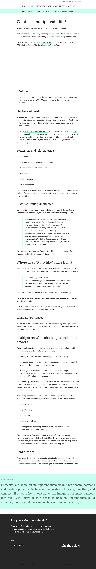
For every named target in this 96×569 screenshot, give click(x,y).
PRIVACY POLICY (67, 564)
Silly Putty (46, 307)
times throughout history (63, 134)
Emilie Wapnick (46, 42)
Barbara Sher (41, 168)
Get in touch (49, 254)
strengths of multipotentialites (36, 131)
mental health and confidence (45, 370)
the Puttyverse (33, 324)
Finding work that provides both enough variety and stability (44, 356)
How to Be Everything (62, 293)
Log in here (77, 1)
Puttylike (10, 5)
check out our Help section (52, 461)
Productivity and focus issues (32, 362)
